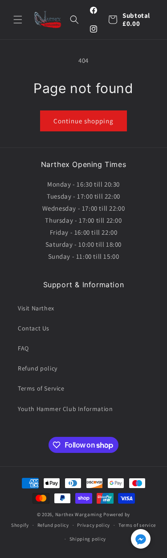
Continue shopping (83, 121)
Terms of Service (41, 388)
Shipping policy (87, 539)
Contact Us (33, 328)
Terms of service (137, 525)
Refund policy (37, 368)
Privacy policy (93, 525)
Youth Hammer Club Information (65, 409)
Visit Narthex (36, 308)
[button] (18, 19)
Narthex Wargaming (78, 514)
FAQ (23, 348)
